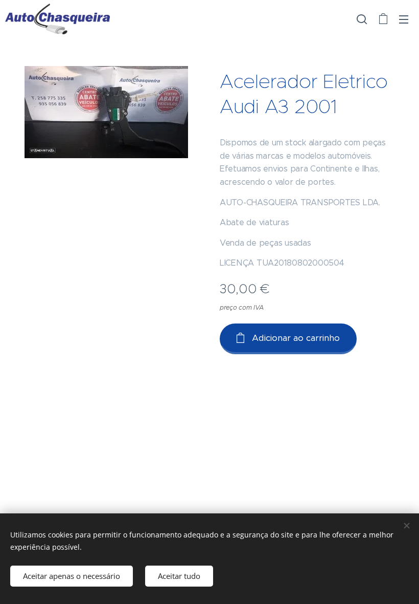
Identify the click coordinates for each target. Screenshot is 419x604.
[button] (362, 19)
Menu (403, 19)
